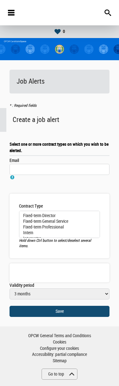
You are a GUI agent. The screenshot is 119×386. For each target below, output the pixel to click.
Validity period (22, 285)
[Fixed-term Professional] (59, 227)
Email (14, 160)
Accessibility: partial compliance (59, 354)
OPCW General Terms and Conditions (59, 335)
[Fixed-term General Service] (59, 221)
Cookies (59, 342)
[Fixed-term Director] (59, 216)
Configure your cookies (59, 348)
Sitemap (60, 360)
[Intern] (59, 233)
